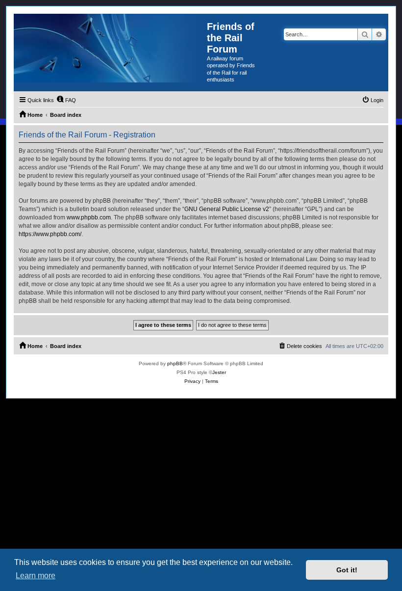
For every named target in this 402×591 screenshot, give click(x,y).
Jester (219, 372)
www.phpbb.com (89, 217)
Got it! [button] (346, 570)
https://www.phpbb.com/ (50, 234)
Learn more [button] (35, 575)
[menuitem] (66, 100)
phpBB (175, 363)
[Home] (110, 48)
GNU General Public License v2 (226, 209)
